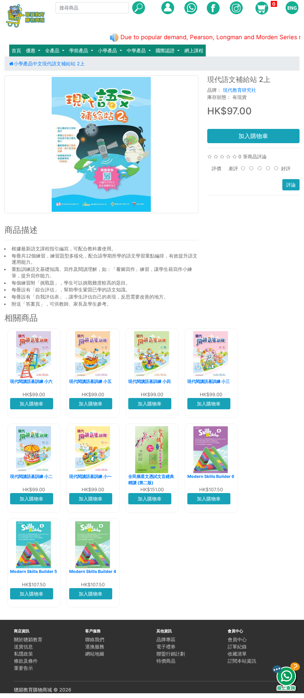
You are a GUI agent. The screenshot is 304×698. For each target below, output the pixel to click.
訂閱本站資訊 (242, 661)
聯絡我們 (94, 639)
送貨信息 (23, 647)
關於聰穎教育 (28, 639)
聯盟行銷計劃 (170, 654)
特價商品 (165, 661)
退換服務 (94, 647)
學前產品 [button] (79, 50)
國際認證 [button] (166, 50)
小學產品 (23, 64)
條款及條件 (26, 661)
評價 (216, 168)
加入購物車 (253, 136)
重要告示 (23, 668)
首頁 (16, 50)
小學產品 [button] (108, 50)
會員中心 (237, 639)
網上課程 (193, 50)
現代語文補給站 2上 (63, 64)
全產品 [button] (53, 50)
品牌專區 (165, 639)
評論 (291, 185)
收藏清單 (237, 654)
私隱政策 (23, 654)
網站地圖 (94, 654)
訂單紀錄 (237, 647)
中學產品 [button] (137, 50)
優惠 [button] (31, 50)
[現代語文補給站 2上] (101, 144)
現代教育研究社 (239, 90)
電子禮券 (165, 647)
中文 (37, 64)
